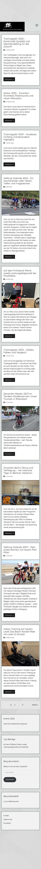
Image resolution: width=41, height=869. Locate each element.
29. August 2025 (10, 101)
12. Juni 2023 (9, 476)
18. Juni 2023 (9, 402)
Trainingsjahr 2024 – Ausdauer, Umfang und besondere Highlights (20, 137)
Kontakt (6, 815)
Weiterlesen (10, 79)
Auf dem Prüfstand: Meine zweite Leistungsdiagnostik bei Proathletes (19, 273)
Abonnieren (10, 779)
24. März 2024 (9, 279)
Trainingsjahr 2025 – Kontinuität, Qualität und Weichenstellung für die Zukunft (16, 42)
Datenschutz (7, 819)
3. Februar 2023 (9, 637)
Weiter (34, 705)
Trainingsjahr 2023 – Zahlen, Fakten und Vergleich (18, 351)
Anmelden (7, 823)
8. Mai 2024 (8, 187)
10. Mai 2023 (8, 555)
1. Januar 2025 (9, 143)
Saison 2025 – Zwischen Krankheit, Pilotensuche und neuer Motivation (18, 96)
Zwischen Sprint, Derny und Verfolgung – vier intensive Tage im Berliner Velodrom (18, 470)
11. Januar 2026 (9, 50)
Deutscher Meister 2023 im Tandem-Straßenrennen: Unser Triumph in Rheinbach (20, 396)
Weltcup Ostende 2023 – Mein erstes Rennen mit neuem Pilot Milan (20, 550)
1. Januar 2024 (9, 356)
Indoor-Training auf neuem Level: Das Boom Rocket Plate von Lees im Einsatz (19, 632)
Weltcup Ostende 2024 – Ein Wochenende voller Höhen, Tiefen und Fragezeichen (18, 181)
